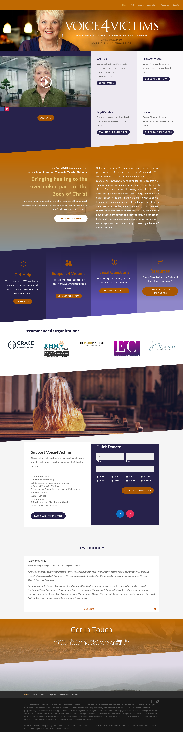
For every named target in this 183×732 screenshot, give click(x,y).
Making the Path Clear (113, 132)
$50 (131, 476)
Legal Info (151, 5)
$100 (147, 476)
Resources (165, 5)
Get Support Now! (156, 79)
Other (147, 480)
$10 (102, 476)
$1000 (132, 480)
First (99, 461)
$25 (116, 476)
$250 (102, 480)
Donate (176, 5)
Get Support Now (71, 218)
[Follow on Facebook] (2, 109)
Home (124, 5)
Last (129, 461)
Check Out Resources (158, 132)
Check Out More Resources (160, 291)
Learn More (106, 83)
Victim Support (137, 5)
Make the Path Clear (114, 290)
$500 (117, 480)
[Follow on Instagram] (7, 109)
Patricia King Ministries (48, 516)
